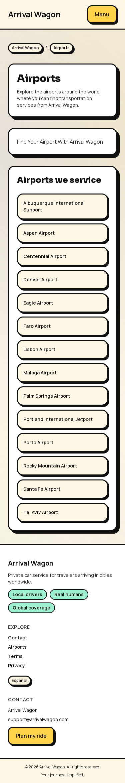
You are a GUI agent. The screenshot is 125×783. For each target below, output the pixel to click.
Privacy (16, 665)
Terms (15, 656)
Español (19, 680)
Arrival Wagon (34, 14)
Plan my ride (31, 735)
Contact (17, 637)
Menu (102, 14)
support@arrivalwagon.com (38, 719)
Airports (17, 647)
